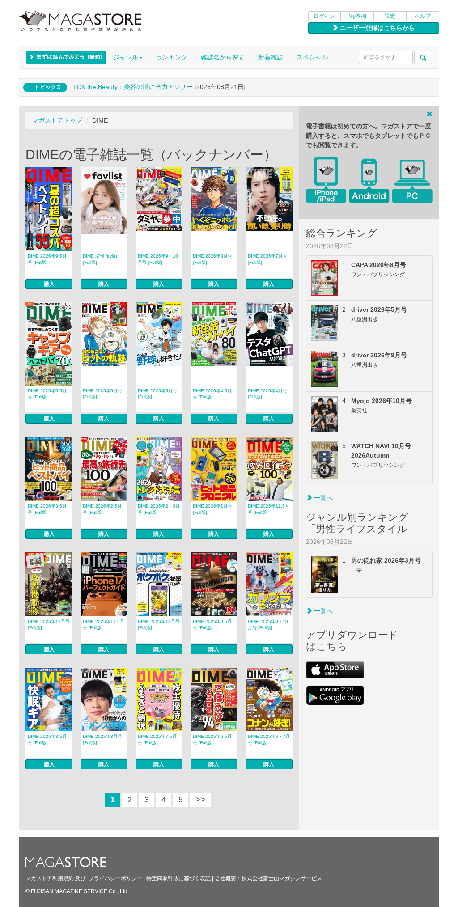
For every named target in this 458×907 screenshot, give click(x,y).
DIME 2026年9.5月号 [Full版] (47, 259)
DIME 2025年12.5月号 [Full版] (268, 509)
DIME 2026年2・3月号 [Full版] (159, 509)
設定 (390, 16)
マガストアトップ (57, 120)
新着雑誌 (270, 57)
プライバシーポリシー (115, 878)
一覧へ (322, 497)
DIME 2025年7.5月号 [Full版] (157, 739)
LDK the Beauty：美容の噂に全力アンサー (133, 86)
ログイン (324, 16)
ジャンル (125, 57)
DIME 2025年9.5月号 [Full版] (212, 624)
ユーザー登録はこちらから (376, 27)
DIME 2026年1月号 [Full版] (212, 509)
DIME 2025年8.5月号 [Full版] (47, 739)
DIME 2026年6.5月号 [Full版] (47, 393)
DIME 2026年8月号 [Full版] (212, 259)
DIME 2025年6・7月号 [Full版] (269, 739)
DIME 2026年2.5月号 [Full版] (102, 509)
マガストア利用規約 (49, 878)
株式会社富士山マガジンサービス (282, 878)
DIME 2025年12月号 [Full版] (49, 624)
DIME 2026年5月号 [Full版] (157, 393)
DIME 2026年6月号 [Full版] (102, 393)
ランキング (171, 57)
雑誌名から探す (223, 57)
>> (200, 799)
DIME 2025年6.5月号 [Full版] (212, 739)
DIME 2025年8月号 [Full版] (102, 739)
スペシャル (312, 57)
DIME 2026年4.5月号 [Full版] (212, 393)
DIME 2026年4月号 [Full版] (267, 393)
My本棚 (357, 16)
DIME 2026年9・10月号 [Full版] (158, 259)
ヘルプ (423, 16)
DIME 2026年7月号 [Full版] (267, 259)
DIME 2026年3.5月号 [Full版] (47, 509)
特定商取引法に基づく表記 (178, 878)
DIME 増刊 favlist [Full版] (100, 259)
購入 (49, 284)
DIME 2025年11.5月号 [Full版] (103, 624)
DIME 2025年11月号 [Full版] (159, 624)
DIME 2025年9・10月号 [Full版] (268, 624)
